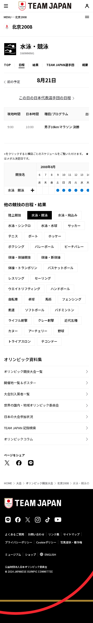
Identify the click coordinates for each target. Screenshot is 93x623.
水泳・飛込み (67, 215)
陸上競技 (14, 215)
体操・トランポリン (22, 267)
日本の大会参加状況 (18, 416)
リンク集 (53, 534)
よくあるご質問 (14, 534)
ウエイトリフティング (24, 288)
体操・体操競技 (19, 257)
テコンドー (49, 341)
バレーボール (44, 246)
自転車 (13, 299)
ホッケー (54, 236)
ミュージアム (13, 554)
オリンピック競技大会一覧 (23, 371)
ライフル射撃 (18, 320)
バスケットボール (60, 267)
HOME (8, 483)
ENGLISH (50, 554)
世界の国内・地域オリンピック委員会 (31, 405)
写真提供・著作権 (71, 542)
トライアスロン (19, 341)
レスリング (16, 278)
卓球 (31, 299)
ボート (33, 236)
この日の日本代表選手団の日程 (45, 97)
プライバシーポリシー (18, 542)
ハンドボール (60, 288)
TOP (7, 65)
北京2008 (63, 483)
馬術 (48, 299)
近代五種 (70, 320)
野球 (61, 330)
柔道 (11, 310)
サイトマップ (71, 534)
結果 (35, 65)
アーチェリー (37, 330)
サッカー (74, 225)
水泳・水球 (49, 225)
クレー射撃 (46, 320)
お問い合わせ (36, 534)
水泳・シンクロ (19, 225)
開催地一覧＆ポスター (20, 382)
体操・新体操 (51, 257)
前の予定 (13, 81)
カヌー (13, 330)
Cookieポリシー (46, 542)
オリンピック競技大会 (39, 483)
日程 (22, 65)
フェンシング (71, 299)
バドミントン (64, 310)
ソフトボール (34, 310)
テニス (13, 236)
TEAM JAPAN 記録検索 (20, 427)
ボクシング (16, 246)
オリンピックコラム (18, 439)
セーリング (43, 278)
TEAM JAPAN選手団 (60, 65)
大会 (19, 483)
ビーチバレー (74, 246)
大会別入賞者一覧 (17, 394)
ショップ (30, 554)
